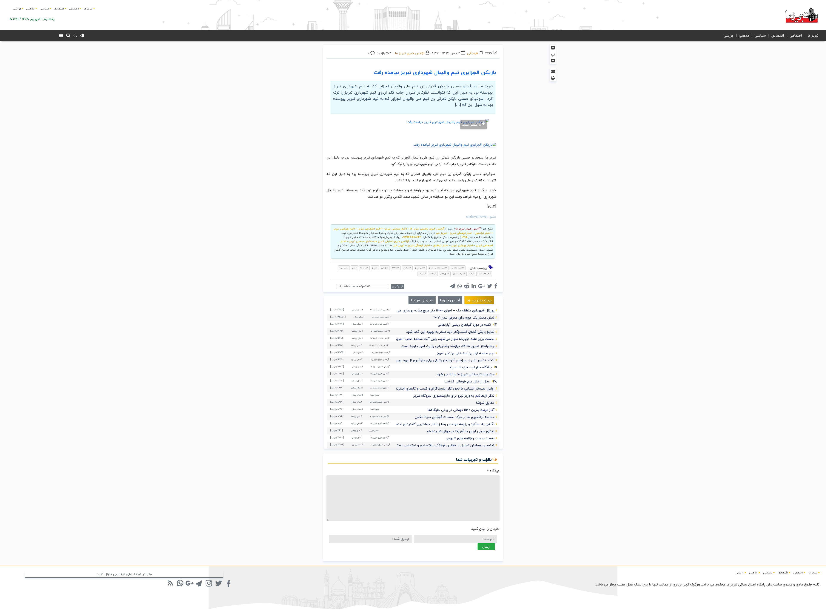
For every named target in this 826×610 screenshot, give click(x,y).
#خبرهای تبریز (484, 273)
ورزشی (17, 8)
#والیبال (422, 273)
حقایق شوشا (485, 403)
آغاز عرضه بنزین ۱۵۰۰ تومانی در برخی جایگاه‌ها (461, 410)
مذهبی (30, 8)
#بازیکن (384, 268)
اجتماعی (74, 8)
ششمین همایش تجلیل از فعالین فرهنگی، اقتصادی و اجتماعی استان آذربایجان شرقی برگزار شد (425, 445)
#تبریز (375, 268)
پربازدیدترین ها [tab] (479, 300)
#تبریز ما (364, 268)
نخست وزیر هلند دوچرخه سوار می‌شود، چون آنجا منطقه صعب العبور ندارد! (441, 339)
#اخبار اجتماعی (457, 268)
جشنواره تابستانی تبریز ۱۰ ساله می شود (466, 374)
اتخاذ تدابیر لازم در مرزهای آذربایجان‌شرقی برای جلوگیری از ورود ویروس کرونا (439, 360)
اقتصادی (59, 8)
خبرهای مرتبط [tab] (422, 300)
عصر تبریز (374, 395)
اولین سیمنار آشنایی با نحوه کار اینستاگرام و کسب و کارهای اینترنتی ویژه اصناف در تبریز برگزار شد (422, 388)
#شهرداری (444, 273)
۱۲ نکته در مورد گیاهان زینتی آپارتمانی (467, 325)
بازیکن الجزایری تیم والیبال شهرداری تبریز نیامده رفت (435, 72)
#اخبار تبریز (420, 268)
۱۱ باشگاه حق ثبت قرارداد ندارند (473, 367)
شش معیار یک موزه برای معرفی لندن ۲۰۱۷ (464, 317)
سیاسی (44, 8)
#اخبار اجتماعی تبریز (438, 268)
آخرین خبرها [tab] (450, 300)
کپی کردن (397, 286)
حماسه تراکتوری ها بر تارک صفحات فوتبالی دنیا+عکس (455, 417)
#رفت (471, 273)
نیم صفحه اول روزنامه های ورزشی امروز (466, 353)
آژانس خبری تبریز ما (410, 53)
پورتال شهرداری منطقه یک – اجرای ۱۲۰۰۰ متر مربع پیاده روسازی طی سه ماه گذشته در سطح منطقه (423, 310)
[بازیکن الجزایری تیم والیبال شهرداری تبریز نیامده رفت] (455, 144)
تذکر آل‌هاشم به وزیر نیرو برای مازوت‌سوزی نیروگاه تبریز (454, 396)
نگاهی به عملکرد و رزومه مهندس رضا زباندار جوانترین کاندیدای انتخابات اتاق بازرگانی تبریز (428, 424)
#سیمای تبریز (459, 273)
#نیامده (432, 273)
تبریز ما (88, 8)
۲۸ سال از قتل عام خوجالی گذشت (470, 381)
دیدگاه (493, 470)
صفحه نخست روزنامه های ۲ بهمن (470, 438)
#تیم (354, 268)
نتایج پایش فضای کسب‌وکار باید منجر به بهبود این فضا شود (450, 332)
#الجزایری (407, 268)
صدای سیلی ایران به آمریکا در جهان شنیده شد (460, 431)
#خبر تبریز (343, 268)
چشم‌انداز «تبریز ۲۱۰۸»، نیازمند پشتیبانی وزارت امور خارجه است (448, 346)
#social (395, 268)
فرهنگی (472, 53)
